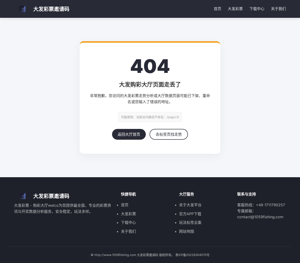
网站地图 (186, 231)
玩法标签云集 (190, 222)
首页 (217, 8)
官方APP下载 (190, 213)
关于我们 (278, 8)
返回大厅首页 (129, 134)
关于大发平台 (190, 205)
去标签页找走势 (169, 134)
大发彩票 (235, 8)
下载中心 (256, 8)
